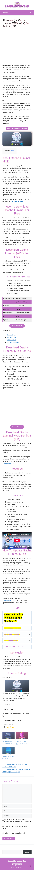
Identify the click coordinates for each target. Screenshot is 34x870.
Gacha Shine (11, 335)
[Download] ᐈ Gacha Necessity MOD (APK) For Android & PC (8, 741)
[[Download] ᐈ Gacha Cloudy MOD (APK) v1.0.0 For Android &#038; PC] (22, 735)
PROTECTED (19, 864)
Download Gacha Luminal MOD (17, 128)
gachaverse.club (17, 201)
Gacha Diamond (13, 342)
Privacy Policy (12, 861)
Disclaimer (19, 861)
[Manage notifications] (30, 866)
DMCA (13, 864)
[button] (30, 12)
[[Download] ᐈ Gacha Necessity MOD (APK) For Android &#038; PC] (8, 735)
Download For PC (17, 427)
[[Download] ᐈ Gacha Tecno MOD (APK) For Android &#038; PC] (8, 750)
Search (4, 849)
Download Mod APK (17, 326)
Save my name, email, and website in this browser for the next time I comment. (17, 821)
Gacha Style (11, 337)
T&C (24, 861)
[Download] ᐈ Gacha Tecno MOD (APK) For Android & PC (8, 756)
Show (12, 150)
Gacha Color (11, 340)
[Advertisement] (17, 47)
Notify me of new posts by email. (14, 833)
